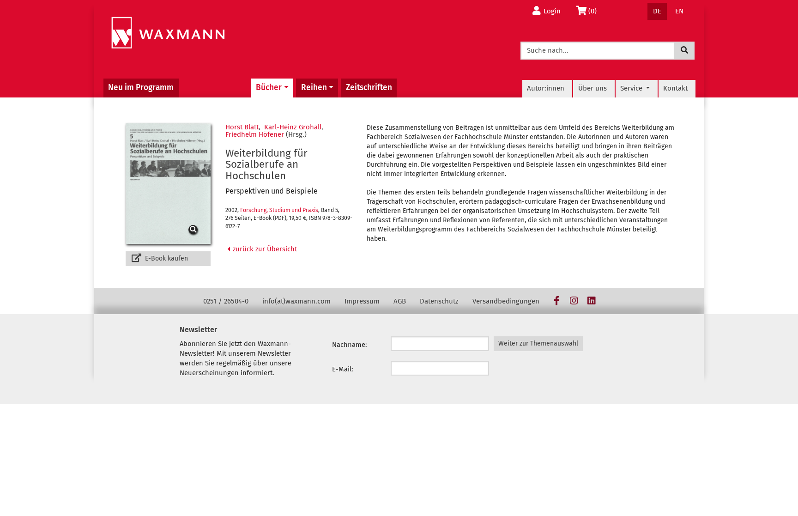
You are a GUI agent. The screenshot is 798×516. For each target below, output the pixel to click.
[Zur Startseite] (167, 33)
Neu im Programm (141, 87)
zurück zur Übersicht (264, 249)
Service (632, 88)
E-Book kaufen (165, 258)
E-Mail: (342, 369)
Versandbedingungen (505, 301)
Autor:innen (545, 88)
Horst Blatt (242, 127)
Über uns (592, 88)
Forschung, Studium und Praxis (279, 210)
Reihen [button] (314, 87)
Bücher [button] (269, 87)
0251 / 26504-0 (225, 301)
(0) (595, 10)
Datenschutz (439, 301)
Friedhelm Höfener (254, 134)
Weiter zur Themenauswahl (538, 343)
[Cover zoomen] (168, 183)
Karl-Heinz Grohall (292, 127)
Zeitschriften (369, 87)
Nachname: (349, 344)
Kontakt (675, 88)
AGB (399, 301)
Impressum (362, 301)
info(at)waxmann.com (296, 301)
